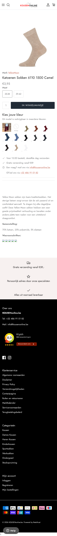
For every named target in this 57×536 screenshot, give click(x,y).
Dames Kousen (9, 434)
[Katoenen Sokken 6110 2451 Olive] (26, 131)
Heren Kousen (9, 439)
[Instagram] (9, 357)
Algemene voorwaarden (13, 375)
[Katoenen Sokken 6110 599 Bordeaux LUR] (44, 131)
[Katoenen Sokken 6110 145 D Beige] (16, 150)
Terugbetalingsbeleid (12, 412)
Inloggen (6, 480)
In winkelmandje (33, 105)
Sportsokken (8, 448)
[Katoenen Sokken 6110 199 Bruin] (7, 150)
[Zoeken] (9, 5)
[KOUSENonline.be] (28, 4)
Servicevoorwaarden (11, 407)
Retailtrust (36, 522)
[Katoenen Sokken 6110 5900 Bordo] (7, 131)
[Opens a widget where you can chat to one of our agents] (11, 531)
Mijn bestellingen (10, 489)
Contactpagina (9, 393)
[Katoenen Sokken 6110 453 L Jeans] (16, 141)
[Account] (47, 5)
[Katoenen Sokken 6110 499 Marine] (44, 141)
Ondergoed (7, 458)
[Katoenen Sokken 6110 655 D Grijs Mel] (35, 141)
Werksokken (8, 453)
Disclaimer (7, 379)
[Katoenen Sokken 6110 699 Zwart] (26, 141)
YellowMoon (13, 72)
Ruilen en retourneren (12, 398)
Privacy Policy (8, 384)
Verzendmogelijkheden (13, 389)
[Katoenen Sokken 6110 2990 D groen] (16, 131)
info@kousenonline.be (40, 167)
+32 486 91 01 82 (29, 172)
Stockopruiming (9, 462)
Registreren (7, 485)
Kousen (5, 430)
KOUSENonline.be (16, 522)
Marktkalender (8, 403)
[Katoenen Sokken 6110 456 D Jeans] (7, 141)
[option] (28, 41)
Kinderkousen (8, 444)
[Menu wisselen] (3, 5)
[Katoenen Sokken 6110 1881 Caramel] (35, 131)
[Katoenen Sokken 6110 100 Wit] (25, 150)
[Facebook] (4, 357)
